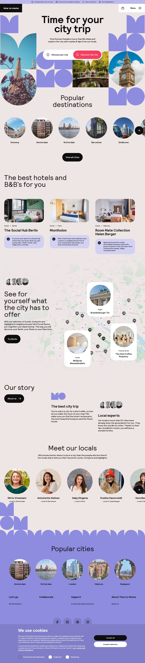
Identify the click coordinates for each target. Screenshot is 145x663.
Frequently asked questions (82, 604)
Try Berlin (12, 339)
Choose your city (59, 54)
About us (12, 398)
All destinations (15, 604)
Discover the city (89, 54)
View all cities (72, 157)
